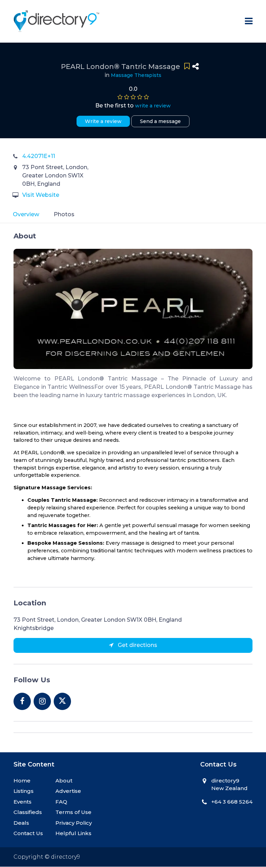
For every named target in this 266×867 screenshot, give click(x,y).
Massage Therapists (136, 75)
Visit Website (40, 195)
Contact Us (28, 833)
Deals (21, 823)
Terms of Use (73, 812)
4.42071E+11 (38, 156)
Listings (24, 791)
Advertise (68, 791)
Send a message (160, 121)
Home (22, 780)
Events (23, 801)
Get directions (136, 645)
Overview (26, 214)
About (63, 780)
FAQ (61, 801)
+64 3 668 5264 (231, 801)
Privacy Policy (73, 823)
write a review (153, 106)
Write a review (103, 121)
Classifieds (28, 812)
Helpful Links (73, 833)
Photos (64, 214)
